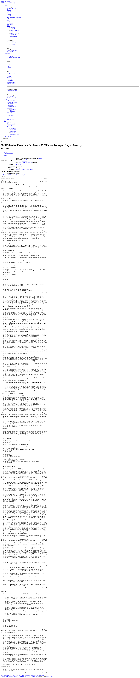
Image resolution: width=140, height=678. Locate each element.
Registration (10, 80)
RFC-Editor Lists (14, 134)
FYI (14, 73)
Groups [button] (6, 5)
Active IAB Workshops (16, 31)
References (13, 175)
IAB (8, 20)
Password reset (11, 124)
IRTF (8, 21)
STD (8, 73)
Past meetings (10, 96)
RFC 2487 (24, 161)
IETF (2, 675)
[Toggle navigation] (1, 141)
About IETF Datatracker (7, 676)
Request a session (11, 83)
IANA (32, 675)
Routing (9, 14)
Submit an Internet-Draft (13, 57)
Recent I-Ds (10, 56)
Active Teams (13, 36)
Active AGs (13, 27)
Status (5, 152)
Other (8, 26)
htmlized (22, 169)
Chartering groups (11, 41)
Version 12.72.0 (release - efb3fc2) (23, 676)
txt (17, 169)
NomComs (10, 105)
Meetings (12, 111)
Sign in (9, 122)
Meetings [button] (6, 75)
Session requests (11, 85)
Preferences (10, 125)
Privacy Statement (39, 675)
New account (10, 126)
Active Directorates (15, 30)
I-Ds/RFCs (13, 109)
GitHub (48, 676)
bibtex (31, 169)
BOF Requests (11, 44)
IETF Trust (21, 675)
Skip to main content (6, 1)
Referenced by (20, 175)
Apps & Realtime (11, 8)
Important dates (11, 82)
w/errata (27, 169)
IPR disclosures (11, 100)
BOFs (8, 43)
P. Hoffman (19, 164)
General (9, 10)
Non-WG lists (10, 52)
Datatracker (18, 2)
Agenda (9, 76)
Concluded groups (12, 50)
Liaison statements (12, 102)
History (6, 155)
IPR (9, 175)
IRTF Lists (13, 131)
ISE (8, 66)
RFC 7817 (25, 159)
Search (9, 54)
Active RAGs (13, 34)
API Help (9, 112)
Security (9, 15)
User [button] (5, 121)
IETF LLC (10, 23)
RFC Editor (10, 24)
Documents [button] (7, 53)
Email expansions (8, 153)
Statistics (9, 108)
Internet (9, 11)
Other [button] (5, 99)
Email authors (4, 175)
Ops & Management (12, 13)
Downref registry (11, 106)
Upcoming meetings (12, 90)
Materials (9, 77)
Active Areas (13, 29)
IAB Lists (12, 132)
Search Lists (27, 175)
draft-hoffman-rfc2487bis (25, 162)
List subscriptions (11, 128)
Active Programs (14, 33)
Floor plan (9, 79)
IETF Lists (13, 129)
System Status (35, 676)
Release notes (10, 114)
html (19, 169)
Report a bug (10, 119)
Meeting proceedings (12, 97)
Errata (40, 158)
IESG (8, 18)
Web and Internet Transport (14, 17)
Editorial (9, 67)
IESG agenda (10, 103)
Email (51, 676)
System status (10, 115)
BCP (11, 73)
